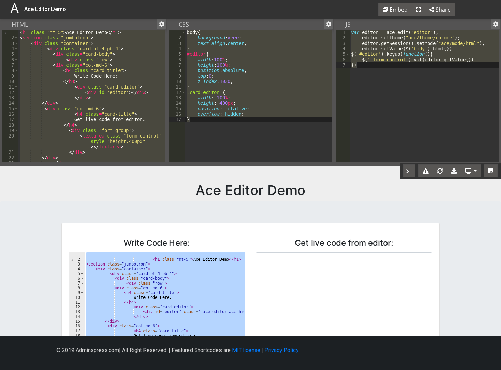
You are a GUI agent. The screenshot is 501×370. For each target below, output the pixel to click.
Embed (398, 9)
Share (442, 9)
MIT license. (246, 350)
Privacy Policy (281, 350)
